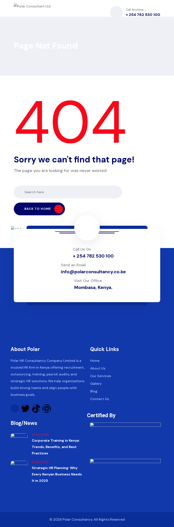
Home (95, 360)
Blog (93, 391)
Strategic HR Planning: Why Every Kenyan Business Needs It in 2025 (57, 474)
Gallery (96, 383)
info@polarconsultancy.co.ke (93, 272)
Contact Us (99, 399)
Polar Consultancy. (78, 519)
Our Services (100, 376)
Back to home (37, 209)
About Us (97, 368)
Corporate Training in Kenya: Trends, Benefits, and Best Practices (56, 446)
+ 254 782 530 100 (143, 14)
